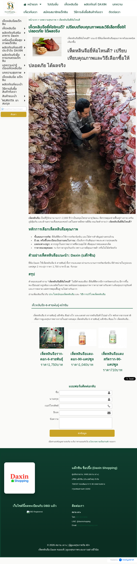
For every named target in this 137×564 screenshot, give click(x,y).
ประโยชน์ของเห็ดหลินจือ (62, 294)
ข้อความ (54, 419)
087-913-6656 (81, 517)
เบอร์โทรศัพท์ (51, 405)
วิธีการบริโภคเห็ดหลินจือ (92, 294)
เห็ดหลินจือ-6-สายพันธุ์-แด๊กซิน (50, 305)
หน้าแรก (33, 19)
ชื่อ (56, 392)
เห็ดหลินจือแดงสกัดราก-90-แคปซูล (113, 359)
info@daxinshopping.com (87, 525)
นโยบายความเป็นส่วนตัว (99, 442)
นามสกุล (54, 399)
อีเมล (55, 412)
